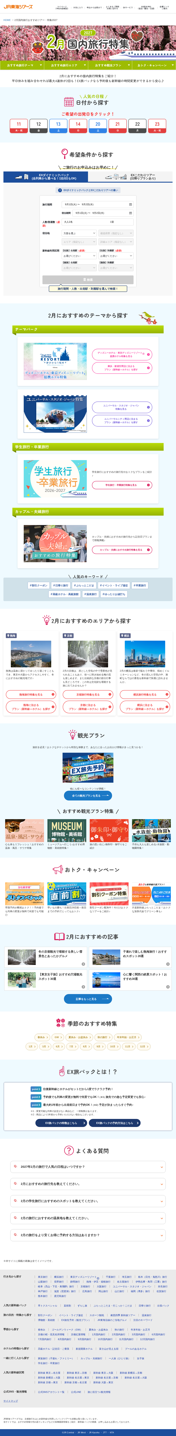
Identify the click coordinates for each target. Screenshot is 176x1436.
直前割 (67, 1305)
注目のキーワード (143, 1320)
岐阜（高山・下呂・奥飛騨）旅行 (56, 1286)
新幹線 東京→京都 (77, 1372)
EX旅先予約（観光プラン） (76, 1320)
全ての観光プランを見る (86, 795)
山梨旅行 (43, 1281)
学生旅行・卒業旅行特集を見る (121, 485)
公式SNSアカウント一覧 (51, 1392)
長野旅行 (59, 1281)
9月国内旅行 (84, 1339)
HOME (7, 20)
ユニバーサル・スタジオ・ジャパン (132, 1286)
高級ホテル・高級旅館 (65, 594)
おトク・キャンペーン (152, 65)
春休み (41, 1037)
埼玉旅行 (127, 1276)
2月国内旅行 (118, 1334)
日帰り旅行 (60, 585)
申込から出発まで (94, 8)
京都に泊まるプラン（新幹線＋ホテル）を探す (88, 707)
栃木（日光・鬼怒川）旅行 (152, 1276)
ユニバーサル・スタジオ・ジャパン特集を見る (121, 407)
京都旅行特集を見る (88, 694)
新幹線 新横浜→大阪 (49, 1377)
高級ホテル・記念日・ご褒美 (53, 1348)
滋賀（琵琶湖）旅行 (65, 1291)
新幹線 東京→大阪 (103, 1372)
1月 (30, 1046)
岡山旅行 (103, 1291)
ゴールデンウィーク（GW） (67, 1329)
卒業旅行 (140, 585)
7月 (71, 1046)
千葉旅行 (111, 1276)
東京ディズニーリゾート (84, 1276)
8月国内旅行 (64, 1339)
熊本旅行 (43, 1296)
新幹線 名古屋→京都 (107, 1377)
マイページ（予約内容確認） (61, 8)
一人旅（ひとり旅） (119, 1358)
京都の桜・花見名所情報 (51, 1334)
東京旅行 (43, 1276)
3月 (44, 1046)
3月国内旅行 (138, 1334)
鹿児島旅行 (60, 1296)
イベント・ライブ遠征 (114, 585)
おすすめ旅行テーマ (20, 65)
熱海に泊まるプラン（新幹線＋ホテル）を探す (31, 707)
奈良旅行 (163, 1286)
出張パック (163, 1305)
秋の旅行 (102, 1037)
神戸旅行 (43, 1291)
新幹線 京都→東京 (48, 1382)
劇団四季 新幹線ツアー (123, 1315)
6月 (58, 1046)
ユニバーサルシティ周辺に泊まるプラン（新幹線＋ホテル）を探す (121, 421)
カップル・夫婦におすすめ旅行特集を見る (121, 549)
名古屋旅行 (123, 1281)
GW (57, 1037)
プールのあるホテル (136, 1348)
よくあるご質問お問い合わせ (112, 8)
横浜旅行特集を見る (145, 694)
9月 (98, 1046)
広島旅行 (87, 1291)
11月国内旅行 (126, 1339)
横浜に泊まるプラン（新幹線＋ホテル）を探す (145, 707)
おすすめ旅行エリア (64, 65)
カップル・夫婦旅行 (91, 1358)
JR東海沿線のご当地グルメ (112, 1320)
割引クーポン (38, 585)
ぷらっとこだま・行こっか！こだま (113, 1305)
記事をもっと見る (86, 998)
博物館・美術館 (46, 1320)
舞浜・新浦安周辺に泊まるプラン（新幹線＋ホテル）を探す (121, 368)
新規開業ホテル (84, 1348)
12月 (142, 1046)
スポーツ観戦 (97, 1315)
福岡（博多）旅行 (140, 1291)
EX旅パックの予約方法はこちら (114, 1122)
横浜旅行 (59, 1276)
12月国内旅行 (147, 1339)
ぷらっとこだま (84, 585)
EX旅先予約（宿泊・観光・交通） (146, 8)
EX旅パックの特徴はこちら (61, 1122)
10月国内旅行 (105, 1339)
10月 (112, 1046)
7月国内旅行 (44, 1339)
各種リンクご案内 (164, 8)
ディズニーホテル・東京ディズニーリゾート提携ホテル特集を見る (121, 355)
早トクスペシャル (47, 1305)
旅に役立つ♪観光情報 (99, 1392)
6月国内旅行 (158, 1334)
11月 (127, 1046)
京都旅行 (85, 1286)
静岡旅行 (75, 1281)
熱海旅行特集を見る (31, 694)
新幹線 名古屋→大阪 (136, 1377)
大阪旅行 (101, 1286)
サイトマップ (10, 1401)
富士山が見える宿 (108, 1348)
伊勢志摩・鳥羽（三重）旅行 (151, 1281)
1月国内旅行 (98, 1334)
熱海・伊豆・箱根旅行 (98, 1281)
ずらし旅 (82, 1305)
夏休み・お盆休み (78, 1037)
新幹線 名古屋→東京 (78, 1377)
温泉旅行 (90, 594)
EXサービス (128, 8)
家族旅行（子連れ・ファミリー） (56, 1358)
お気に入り (78, 8)
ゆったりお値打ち (114, 594)
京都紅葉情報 (78, 1334)
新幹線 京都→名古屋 (75, 1382)
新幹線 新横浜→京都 (131, 1372)
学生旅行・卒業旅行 (49, 1363)
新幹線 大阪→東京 (103, 1382)
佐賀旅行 (161, 1291)
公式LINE (76, 1392)
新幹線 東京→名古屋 (49, 1372)
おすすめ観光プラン (108, 65)
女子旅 (140, 1358)
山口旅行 (119, 1291)
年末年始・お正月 (126, 1037)
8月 (85, 1046)
